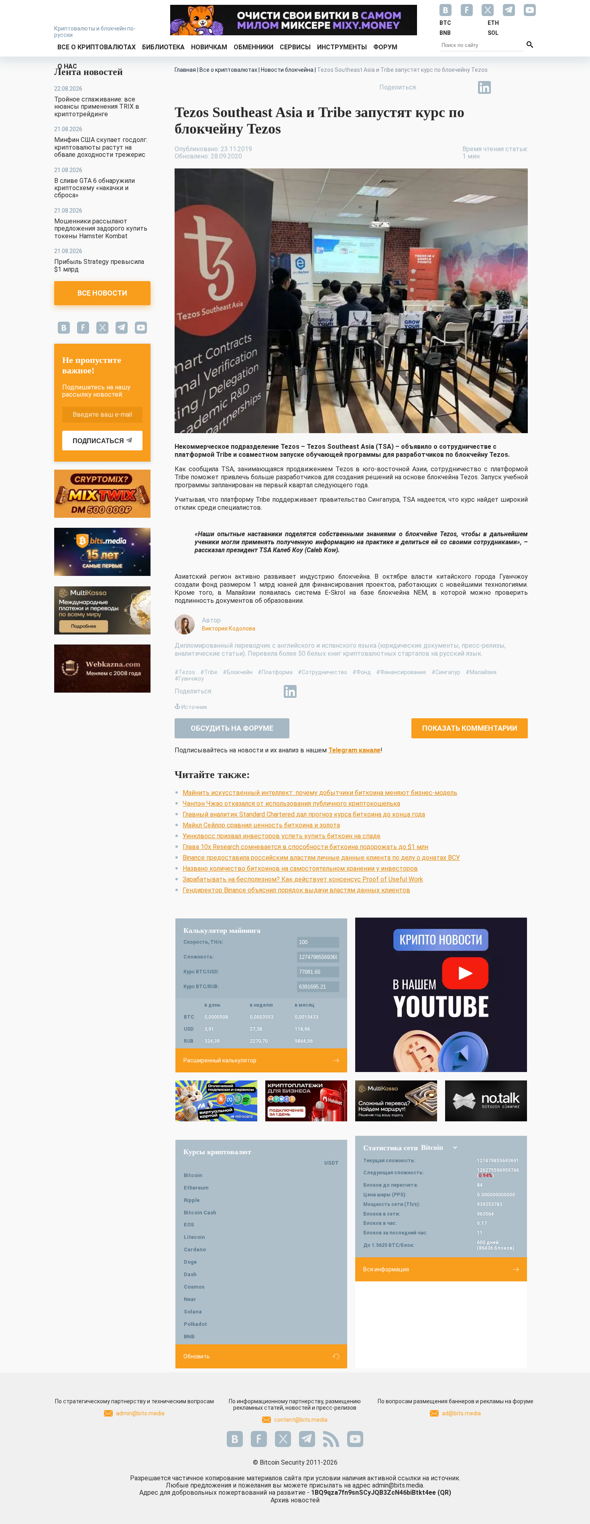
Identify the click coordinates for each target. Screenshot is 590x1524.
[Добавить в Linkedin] (484, 87)
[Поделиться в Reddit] (521, 87)
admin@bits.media (140, 1413)
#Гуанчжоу (189, 678)
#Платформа (275, 672)
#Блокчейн (237, 672)
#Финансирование (401, 672)
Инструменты (342, 47)
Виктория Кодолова (228, 628)
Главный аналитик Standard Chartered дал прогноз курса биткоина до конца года (304, 814)
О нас (67, 66)
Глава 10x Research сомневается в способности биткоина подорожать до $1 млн (305, 847)
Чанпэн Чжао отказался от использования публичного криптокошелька (291, 803)
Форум (385, 47)
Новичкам (209, 47)
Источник (194, 707)
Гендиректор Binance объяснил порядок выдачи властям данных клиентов (296, 890)
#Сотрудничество (322, 672)
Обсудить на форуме (232, 728)
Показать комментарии (469, 728)
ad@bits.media (461, 1413)
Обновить (196, 1356)
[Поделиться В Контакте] (502, 87)
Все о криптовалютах (96, 47)
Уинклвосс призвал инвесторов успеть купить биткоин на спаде (281, 836)
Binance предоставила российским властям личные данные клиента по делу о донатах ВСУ (321, 857)
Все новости (102, 293)
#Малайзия (481, 672)
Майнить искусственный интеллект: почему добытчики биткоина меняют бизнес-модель (320, 792)
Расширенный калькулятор (219, 1060)
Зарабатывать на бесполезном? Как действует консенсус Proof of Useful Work (303, 879)
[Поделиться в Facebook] (429, 87)
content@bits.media (301, 1420)
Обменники (253, 47)
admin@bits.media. (398, 1485)
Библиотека (163, 47)
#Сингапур (445, 672)
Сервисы (295, 47)
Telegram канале (354, 750)
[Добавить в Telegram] (466, 87)
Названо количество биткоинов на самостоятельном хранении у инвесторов (300, 868)
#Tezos (185, 672)
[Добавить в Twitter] (447, 87)
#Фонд (361, 672)
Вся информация (386, 1269)
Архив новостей (295, 1500)
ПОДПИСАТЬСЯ (98, 441)
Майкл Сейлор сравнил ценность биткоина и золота (261, 825)
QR (444, 1492)
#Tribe (209, 672)
